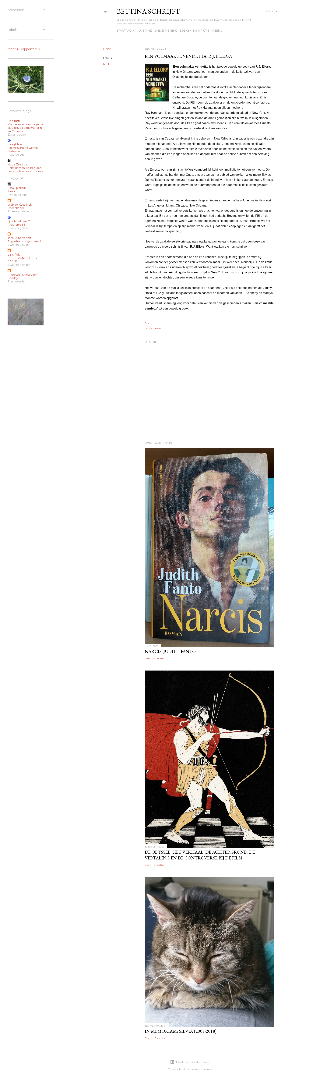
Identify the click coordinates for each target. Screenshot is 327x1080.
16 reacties (159, 1038)
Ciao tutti (14, 121)
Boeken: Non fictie (194, 30)
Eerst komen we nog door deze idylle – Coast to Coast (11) (26, 171)
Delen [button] (107, 49)
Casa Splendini (17, 188)
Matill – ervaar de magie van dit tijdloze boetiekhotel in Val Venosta (26, 128)
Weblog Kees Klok (20, 204)
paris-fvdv (14, 254)
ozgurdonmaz (204, 1069)
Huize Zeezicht (18, 164)
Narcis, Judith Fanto (170, 651)
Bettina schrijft (148, 11)
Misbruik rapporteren (24, 49)
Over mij (145, 30)
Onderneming (165, 30)
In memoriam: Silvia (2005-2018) (180, 1031)
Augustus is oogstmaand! (24, 241)
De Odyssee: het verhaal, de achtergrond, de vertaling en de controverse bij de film (200, 855)
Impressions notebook (22, 274)
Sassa (11, 191)
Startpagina (126, 30)
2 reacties (159, 658)
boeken (108, 64)
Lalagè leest (16, 144)
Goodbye (14, 278)
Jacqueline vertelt (19, 238)
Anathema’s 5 (17, 224)
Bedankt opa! (16, 208)
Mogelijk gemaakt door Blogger (193, 1062)
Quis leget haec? (19, 221)
